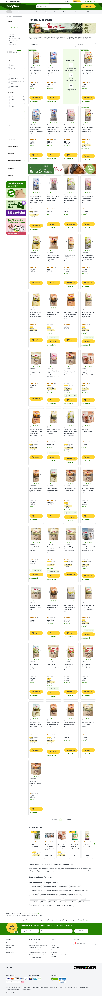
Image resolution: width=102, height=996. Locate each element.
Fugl (46, 12)
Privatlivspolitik (84, 921)
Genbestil (75, 1)
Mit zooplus (9, 943)
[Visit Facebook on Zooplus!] (7, 968)
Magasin (8, 950)
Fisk (37, 12)
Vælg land (76, 939)
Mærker (77, 12)
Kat (18, 12)
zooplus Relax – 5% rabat (35, 947)
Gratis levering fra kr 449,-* (13, 1)
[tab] (33, 65)
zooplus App (54, 952)
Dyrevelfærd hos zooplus (35, 957)
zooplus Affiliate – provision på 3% (37, 952)
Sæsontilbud (54, 950)
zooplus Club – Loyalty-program (37, 943)
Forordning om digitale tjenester (40, 987)
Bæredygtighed (10, 952)
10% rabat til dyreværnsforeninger (37, 955)
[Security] (54, 979)
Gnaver (27, 12)
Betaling (70, 987)
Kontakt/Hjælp (10, 945)
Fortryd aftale (63, 987)
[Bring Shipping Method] (39, 978)
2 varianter (85, 368)
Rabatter (53, 945)
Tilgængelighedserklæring (12, 989)
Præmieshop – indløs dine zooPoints (38, 945)
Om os (8, 987)
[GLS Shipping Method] (31, 978)
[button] (90, 1)
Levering (8, 947)
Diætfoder (65, 12)
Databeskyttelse (84, 987)
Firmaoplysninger (26, 987)
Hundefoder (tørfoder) (17, 16)
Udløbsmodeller (55, 947)
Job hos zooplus (16, 987)
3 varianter (33, 67)
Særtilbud (53, 943)
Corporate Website (26, 989)
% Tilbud (88, 12)
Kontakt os (67, 1)
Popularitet (79, 45)
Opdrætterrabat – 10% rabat (36, 950)
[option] (16, 65)
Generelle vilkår (54, 987)
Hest (55, 12)
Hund (9, 12)
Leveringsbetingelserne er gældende (30, 913)
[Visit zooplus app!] (79, 969)
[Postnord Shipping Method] (35, 978)
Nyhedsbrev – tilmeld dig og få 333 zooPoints (59, 955)
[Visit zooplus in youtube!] (11, 968)
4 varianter (50, 67)
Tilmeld (81, 931)
